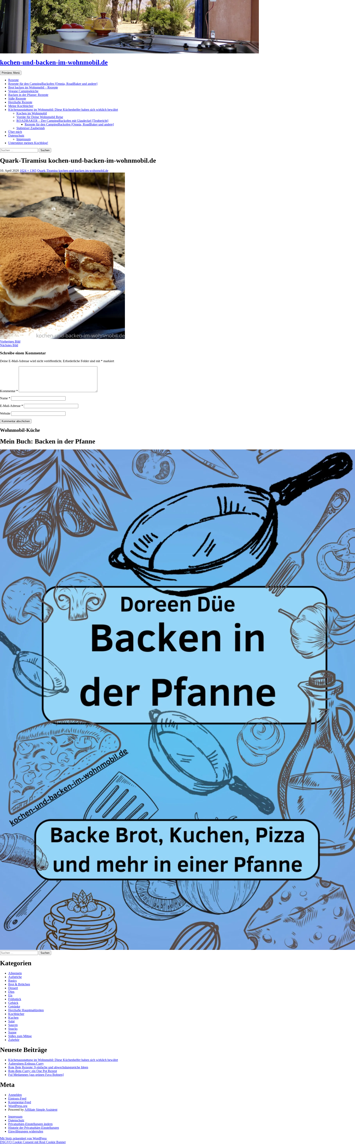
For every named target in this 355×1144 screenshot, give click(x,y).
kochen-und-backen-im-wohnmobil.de (54, 62)
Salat (11, 1021)
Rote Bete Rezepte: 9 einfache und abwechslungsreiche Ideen (48, 1067)
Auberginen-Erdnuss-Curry (26, 1063)
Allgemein (15, 973)
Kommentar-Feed (19, 1102)
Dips (11, 991)
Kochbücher (16, 1014)
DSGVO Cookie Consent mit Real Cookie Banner (33, 1142)
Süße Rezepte (17, 98)
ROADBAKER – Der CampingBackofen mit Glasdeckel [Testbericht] (62, 120)
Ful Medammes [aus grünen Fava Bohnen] (36, 1074)
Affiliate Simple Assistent (40, 1109)
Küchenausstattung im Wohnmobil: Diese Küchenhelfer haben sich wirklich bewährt (63, 109)
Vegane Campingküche (23, 91)
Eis (10, 995)
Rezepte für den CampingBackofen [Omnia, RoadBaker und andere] (52, 83)
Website (5, 413)
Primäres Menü (11, 72)
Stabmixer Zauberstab (30, 128)
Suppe (12, 1032)
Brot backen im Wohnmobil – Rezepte (33, 87)
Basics (12, 980)
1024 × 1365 (28, 170)
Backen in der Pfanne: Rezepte (28, 95)
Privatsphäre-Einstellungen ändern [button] (30, 1124)
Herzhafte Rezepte (20, 102)
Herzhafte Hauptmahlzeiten (26, 1010)
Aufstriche (15, 977)
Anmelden (15, 1095)
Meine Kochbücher (20, 106)
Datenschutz (16, 135)
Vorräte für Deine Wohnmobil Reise (39, 117)
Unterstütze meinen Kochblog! (28, 143)
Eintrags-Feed (17, 1098)
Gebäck (13, 1003)
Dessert (13, 988)
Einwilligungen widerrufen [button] (25, 1131)
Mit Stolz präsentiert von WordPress (23, 1138)
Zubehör (13, 1039)
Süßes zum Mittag (20, 1036)
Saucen (13, 1025)
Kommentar (9, 391)
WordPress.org (17, 1106)
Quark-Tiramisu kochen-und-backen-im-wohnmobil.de (72, 170)
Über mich (15, 132)
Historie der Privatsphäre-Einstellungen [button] (33, 1127)
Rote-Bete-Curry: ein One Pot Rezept (32, 1071)
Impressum (23, 139)
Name (5, 398)
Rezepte (13, 80)
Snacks (12, 1028)
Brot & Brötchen (19, 984)
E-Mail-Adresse (11, 406)
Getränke (14, 1006)
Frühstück (14, 999)
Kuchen (13, 1017)
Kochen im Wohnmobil (31, 113)
